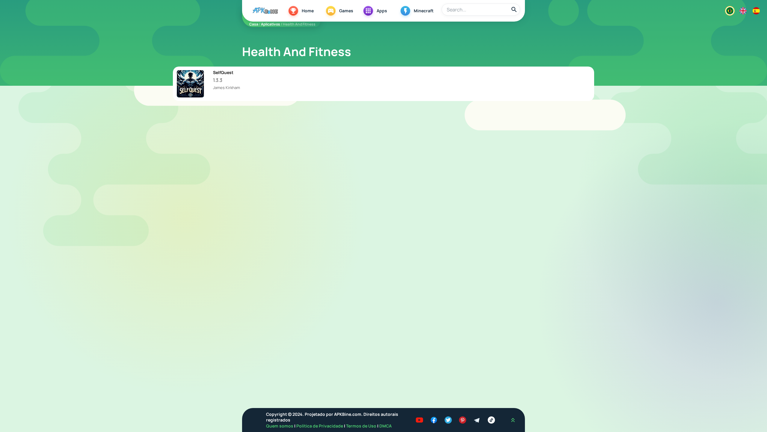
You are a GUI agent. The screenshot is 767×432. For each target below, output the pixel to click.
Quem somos (280, 426)
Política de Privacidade (320, 426)
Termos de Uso (361, 426)
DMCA (385, 426)
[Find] (514, 10)
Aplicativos (270, 24)
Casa (253, 24)
